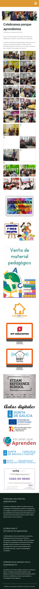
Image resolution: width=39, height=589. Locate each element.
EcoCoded (32, 586)
